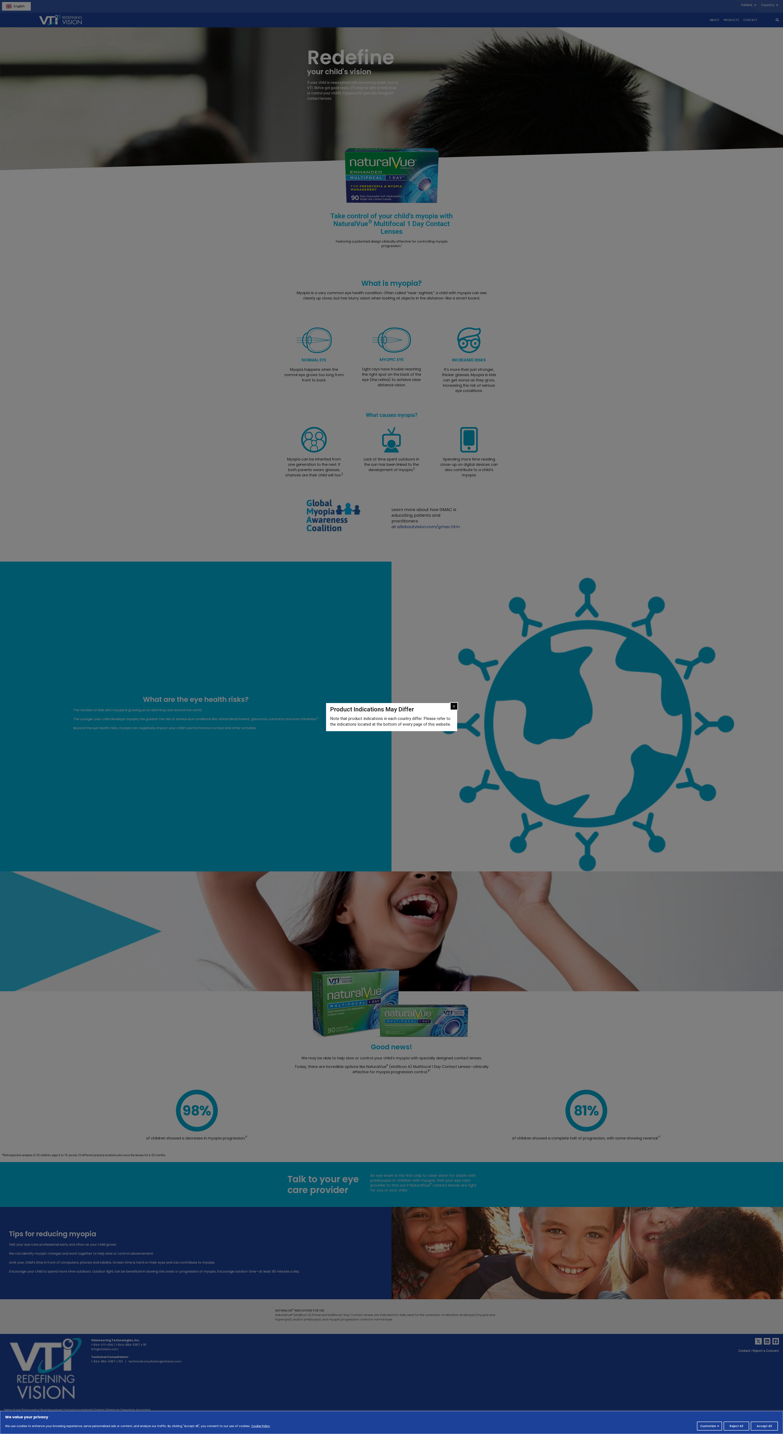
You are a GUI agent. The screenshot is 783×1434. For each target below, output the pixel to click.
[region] (391, 1422)
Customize (708, 1426)
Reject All (736, 1426)
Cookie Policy (260, 1426)
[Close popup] (454, 706)
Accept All (764, 1426)
